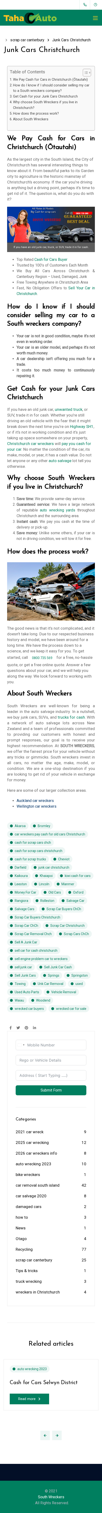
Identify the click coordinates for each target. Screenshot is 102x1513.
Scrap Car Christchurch (67, 925)
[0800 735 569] (86, 4)
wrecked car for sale (71, 1009)
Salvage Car (75, 901)
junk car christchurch (53, 867)
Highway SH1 (81, 426)
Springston (79, 975)
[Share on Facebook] (10, 1028)
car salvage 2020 (31, 1196)
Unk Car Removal (50, 984)
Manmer (67, 884)
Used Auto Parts (27, 992)
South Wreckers (51, 1497)
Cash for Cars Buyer (50, 259)
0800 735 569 (42, 658)
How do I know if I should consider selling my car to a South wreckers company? (51, 88)
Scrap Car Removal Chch (33, 934)
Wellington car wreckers (36, 806)
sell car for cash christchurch (36, 950)
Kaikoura (21, 876)
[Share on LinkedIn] (34, 1028)
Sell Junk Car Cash (58, 967)
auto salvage (60, 460)
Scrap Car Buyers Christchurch (37, 917)
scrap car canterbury (34, 1260)
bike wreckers (28, 1174)
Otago (21, 1238)
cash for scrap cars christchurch (38, 851)
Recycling (24, 1249)
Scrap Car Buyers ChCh (63, 909)
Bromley (44, 826)
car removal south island (38, 1185)
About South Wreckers (30, 119)
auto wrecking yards (57, 510)
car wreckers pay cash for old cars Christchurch (50, 834)
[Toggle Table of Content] (84, 73)
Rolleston (47, 901)
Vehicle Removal (63, 992)
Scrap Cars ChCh (76, 934)
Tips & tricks (27, 1270)
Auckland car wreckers (35, 800)
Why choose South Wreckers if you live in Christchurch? (45, 105)
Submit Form (51, 1090)
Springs (53, 975)
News (21, 1228)
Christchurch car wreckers (30, 443)
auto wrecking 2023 (33, 1164)
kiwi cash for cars (78, 876)
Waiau (19, 1000)
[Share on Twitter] (18, 1028)
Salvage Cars (24, 909)
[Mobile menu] (95, 18)
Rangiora (21, 901)
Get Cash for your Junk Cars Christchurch (45, 96)
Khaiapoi (46, 876)
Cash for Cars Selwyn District (44, 1383)
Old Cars (54, 892)
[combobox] (21, 1045)
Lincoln (44, 884)
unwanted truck (68, 409)
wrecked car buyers (29, 1009)
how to (22, 1217)
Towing (20, 984)
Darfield (20, 867)
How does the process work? (36, 114)
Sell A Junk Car (26, 942)
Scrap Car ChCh (26, 925)
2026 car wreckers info (36, 1153)
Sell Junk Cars (25, 975)
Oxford (78, 892)
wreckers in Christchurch (38, 1292)
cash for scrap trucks (30, 859)
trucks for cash (71, 717)
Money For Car (25, 892)
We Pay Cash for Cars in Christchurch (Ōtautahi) (50, 80)
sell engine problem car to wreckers (41, 959)
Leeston (21, 884)
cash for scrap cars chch (33, 842)
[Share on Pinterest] (26, 1028)
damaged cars (29, 1206)
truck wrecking (29, 1281)
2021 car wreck (29, 1131)
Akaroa (20, 826)
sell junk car (23, 967)
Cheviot (64, 859)
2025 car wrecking (32, 1142)
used (79, 984)
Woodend (43, 1000)
